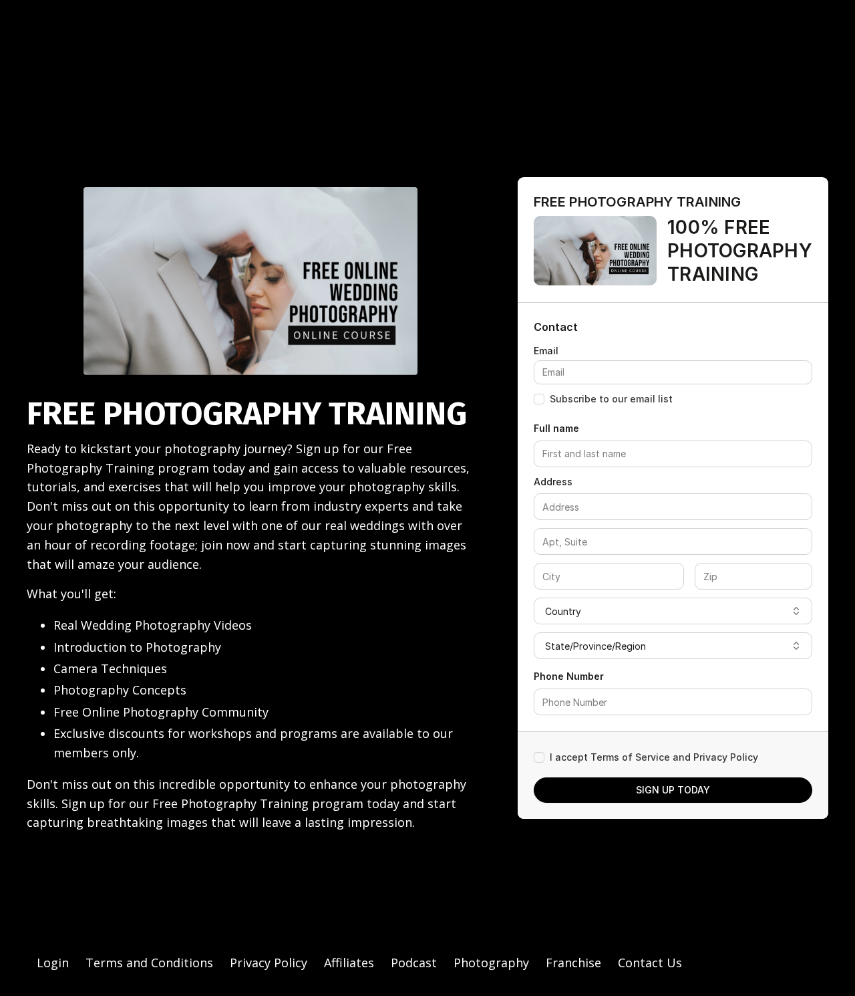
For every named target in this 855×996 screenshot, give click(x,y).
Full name (556, 428)
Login (53, 963)
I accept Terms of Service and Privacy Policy (654, 757)
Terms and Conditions (149, 963)
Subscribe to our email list (611, 398)
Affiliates (349, 963)
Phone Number (569, 676)
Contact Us (650, 963)
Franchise (573, 963)
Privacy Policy (268, 963)
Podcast (414, 963)
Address (553, 481)
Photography (491, 963)
